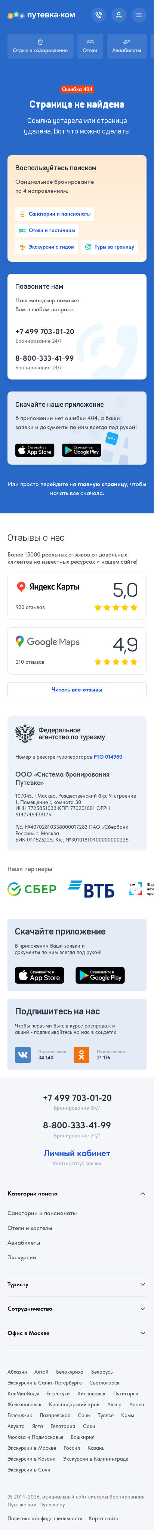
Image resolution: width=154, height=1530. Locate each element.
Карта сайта (103, 1518)
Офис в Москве (28, 1332)
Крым (127, 1415)
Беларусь (102, 1372)
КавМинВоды (23, 1393)
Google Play (91, 971)
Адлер (114, 1404)
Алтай (41, 1372)
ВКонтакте (29, 1051)
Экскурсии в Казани (31, 1459)
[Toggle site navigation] (139, 15)
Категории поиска (32, 1193)
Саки (89, 1426)
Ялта (37, 1426)
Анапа (136, 1404)
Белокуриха (69, 1372)
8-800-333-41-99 (44, 358)
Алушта (16, 1426)
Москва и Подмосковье (35, 1437)
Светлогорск (104, 1383)
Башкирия (83, 1437)
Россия (72, 1448)
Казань (95, 1448)
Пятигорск (125, 1393)
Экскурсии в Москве (31, 1448)
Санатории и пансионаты (42, 1212)
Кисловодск (91, 1393)
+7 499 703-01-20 (44, 331)
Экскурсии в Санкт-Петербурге (44, 1383)
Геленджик (19, 1415)
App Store (27, 971)
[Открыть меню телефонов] (98, 15)
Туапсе (106, 1415)
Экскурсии (21, 1257)
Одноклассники (95, 1051)
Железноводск (24, 1404)
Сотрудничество (29, 1308)
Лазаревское (55, 1415)
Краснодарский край (74, 1404)
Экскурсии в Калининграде (95, 1459)
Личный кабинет (77, 1153)
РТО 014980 (108, 757)
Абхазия (17, 1372)
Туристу (17, 1284)
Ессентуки (58, 1393)
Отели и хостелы (29, 1228)
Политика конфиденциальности (45, 1518)
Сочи (84, 1415)
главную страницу (102, 484)
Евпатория (62, 1426)
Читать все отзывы (77, 689)
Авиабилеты (23, 1242)
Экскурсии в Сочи (28, 1470)
